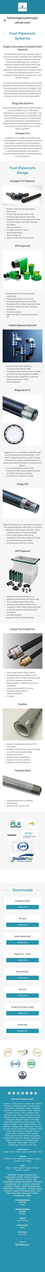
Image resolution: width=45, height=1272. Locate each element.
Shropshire (8, 1191)
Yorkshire (28, 1195)
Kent (19, 1184)
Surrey (38, 1191)
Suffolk (32, 1191)
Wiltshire (35, 1193)
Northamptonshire (34, 1186)
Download (22, 907)
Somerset (16, 1191)
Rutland (39, 1188)
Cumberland (35, 1177)
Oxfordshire (32, 1188)
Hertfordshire (37, 1181)
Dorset (23, 1179)
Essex (35, 1179)
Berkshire (21, 1175)
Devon (18, 1179)
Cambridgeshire (10, 1177)
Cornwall (27, 1177)
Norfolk (23, 1186)
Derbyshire (11, 1179)
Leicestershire (35, 1184)
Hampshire (18, 1181)
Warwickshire (16, 1193)
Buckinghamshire (30, 1175)
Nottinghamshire (21, 1188)
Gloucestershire (8, 1181)
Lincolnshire (8, 1186)
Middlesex (17, 1186)
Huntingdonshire (10, 1184)
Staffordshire (25, 1191)
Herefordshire (27, 1181)
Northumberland (8, 1188)
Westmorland (26, 1193)
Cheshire (20, 1177)
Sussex (8, 1193)
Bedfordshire (12, 1175)
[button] (5, 20)
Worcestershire (19, 1195)
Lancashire (25, 1184)
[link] (22, 7)
